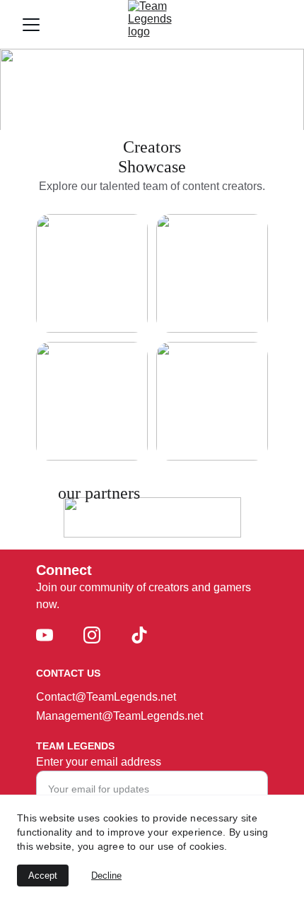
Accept (42, 875)
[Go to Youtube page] (44, 635)
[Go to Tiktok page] (139, 635)
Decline (106, 875)
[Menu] (31, 24)
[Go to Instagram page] (91, 635)
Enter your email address (98, 762)
